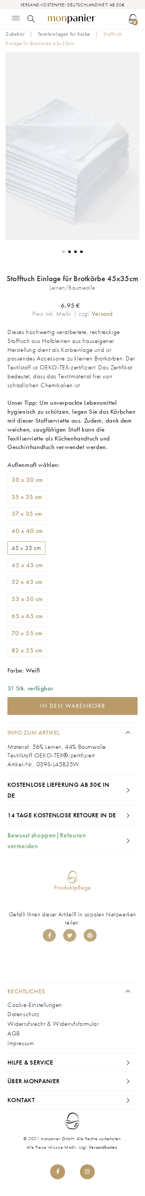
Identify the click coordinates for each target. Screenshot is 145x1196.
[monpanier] (72, 18)
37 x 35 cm (27, 513)
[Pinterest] (90, 935)
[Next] (135, 148)
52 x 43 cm (27, 582)
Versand (102, 314)
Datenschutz (23, 1014)
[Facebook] (49, 935)
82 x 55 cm (27, 650)
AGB (13, 1033)
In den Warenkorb (72, 706)
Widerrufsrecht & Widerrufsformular (53, 1024)
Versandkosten (103, 1147)
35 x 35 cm (27, 497)
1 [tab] (63, 252)
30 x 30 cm (27, 479)
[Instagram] (87, 1171)
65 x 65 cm (27, 616)
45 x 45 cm (27, 565)
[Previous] (9, 148)
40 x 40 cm (27, 531)
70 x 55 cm (27, 633)
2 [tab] (69, 252)
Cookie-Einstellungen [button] (34, 1005)
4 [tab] (81, 252)
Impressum (20, 1043)
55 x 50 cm (27, 599)
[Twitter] (69, 935)
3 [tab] (75, 252)
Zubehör (15, 34)
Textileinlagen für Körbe (64, 34)
